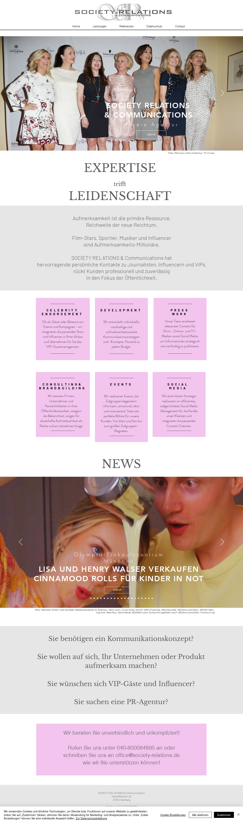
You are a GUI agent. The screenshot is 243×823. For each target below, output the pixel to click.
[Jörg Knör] (121, 598)
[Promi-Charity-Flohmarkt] (138, 598)
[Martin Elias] (128, 598)
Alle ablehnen (200, 815)
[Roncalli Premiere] (131, 598)
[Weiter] (222, 93)
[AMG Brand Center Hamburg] (101, 598)
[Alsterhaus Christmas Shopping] (97, 598)
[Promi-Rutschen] (124, 598)
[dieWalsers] (90, 598)
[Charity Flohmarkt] (111, 598)
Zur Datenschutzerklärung (91, 818)
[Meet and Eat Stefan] (148, 598)
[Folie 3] (118, 141)
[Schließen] (238, 815)
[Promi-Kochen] (145, 598)
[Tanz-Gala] (104, 598)
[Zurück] (20, 93)
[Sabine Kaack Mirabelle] (94, 598)
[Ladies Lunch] (152, 598)
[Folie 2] (121, 141)
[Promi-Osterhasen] (142, 598)
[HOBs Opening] (135, 598)
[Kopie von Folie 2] (124, 141)
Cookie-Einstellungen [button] (173, 815)
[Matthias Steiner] (118, 598)
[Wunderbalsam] (107, 598)
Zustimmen (224, 815)
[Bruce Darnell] (114, 598)
